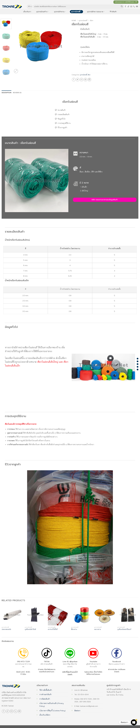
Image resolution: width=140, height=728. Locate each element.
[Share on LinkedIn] (89, 79)
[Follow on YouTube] (137, 7)
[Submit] (122, 6)
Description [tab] (6, 92)
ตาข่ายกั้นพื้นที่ (53, 629)
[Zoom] (16, 71)
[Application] (137, 367)
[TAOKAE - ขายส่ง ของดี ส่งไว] (13, 6)
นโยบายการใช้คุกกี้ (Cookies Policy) (52, 710)
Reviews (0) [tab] (17, 92)
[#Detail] (137, 361)
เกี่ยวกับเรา (27, 12)
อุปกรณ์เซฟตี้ (75, 12)
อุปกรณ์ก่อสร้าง (41, 12)
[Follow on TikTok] (128, 7)
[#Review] (137, 369)
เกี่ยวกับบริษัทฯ (44, 715)
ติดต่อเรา (77, 710)
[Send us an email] (131, 7)
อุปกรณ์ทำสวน (59, 12)
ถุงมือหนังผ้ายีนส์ (30, 629)
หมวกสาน (97, 629)
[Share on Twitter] (77, 79)
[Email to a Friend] (81, 79)
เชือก (91, 20)
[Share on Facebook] (73, 79)
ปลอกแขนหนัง (6, 629)
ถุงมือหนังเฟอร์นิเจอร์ (124, 629)
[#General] (137, 364)
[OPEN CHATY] (134, 722)
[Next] (64, 46)
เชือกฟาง (74, 629)
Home (74, 20)
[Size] (137, 358)
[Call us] (134, 7)
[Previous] (17, 46)
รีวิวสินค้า (113, 12)
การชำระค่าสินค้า (45, 694)
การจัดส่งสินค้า (44, 699)
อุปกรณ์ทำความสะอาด (95, 12)
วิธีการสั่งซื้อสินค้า (45, 690)
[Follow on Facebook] (125, 7)
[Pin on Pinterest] (85, 79)
